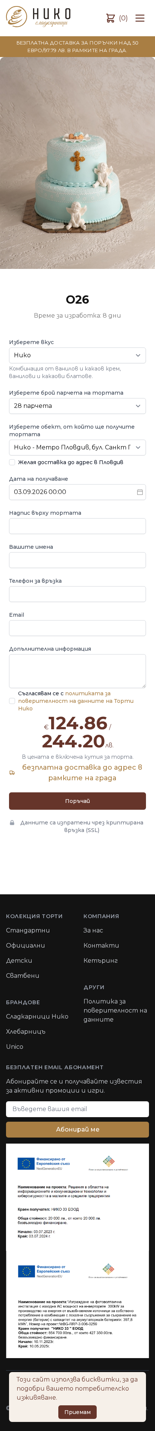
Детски (19, 960)
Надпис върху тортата (45, 512)
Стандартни (28, 930)
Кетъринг (101, 960)
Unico (14, 1046)
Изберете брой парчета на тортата (66, 392)
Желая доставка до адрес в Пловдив (70, 462)
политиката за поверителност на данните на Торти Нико (76, 701)
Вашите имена (31, 546)
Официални (25, 945)
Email (16, 614)
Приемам (77, 1412)
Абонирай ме (77, 1129)
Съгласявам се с (76, 701)
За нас (93, 930)
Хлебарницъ (26, 1031)
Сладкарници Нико (37, 1016)
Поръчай (77, 801)
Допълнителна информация (50, 648)
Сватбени (23, 975)
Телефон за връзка (35, 580)
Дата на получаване (38, 478)
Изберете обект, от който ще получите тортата (72, 430)
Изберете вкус (31, 342)
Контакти (101, 945)
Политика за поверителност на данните (115, 1010)
